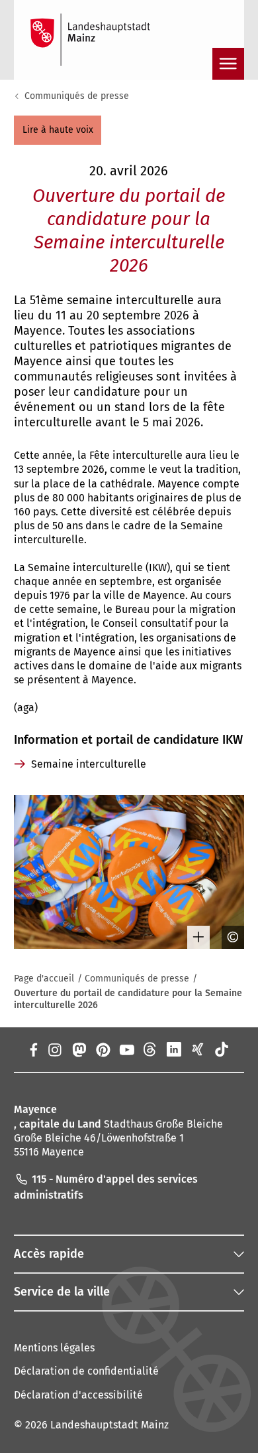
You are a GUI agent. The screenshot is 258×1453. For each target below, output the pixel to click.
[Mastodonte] (78, 1049)
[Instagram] (54, 1049)
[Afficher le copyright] (228, 937)
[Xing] (198, 1049)
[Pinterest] (102, 1049)
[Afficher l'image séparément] (194, 937)
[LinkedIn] (174, 1049)
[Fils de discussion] (150, 1049)
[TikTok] (222, 1049)
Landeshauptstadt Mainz (109, 1424)
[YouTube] (126, 1049)
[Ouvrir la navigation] (228, 64)
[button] (57, 130)
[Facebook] (33, 1049)
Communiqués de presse (76, 96)
